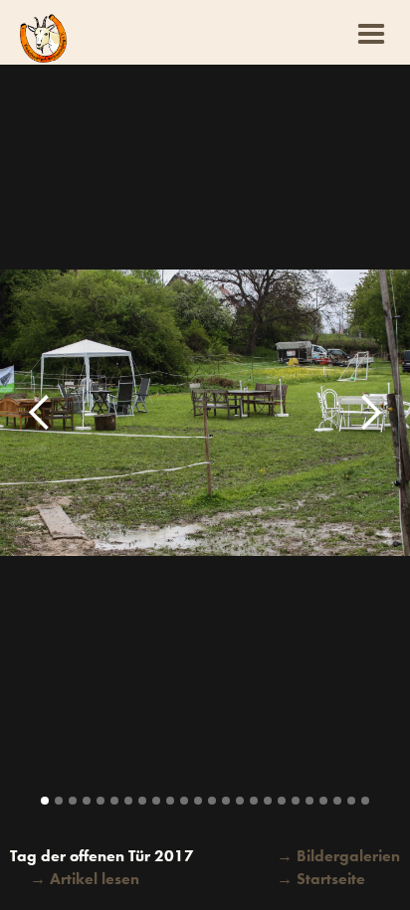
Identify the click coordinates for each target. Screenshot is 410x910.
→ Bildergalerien (338, 855)
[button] (371, 32)
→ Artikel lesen (84, 878)
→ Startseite (321, 878)
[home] (43, 38)
